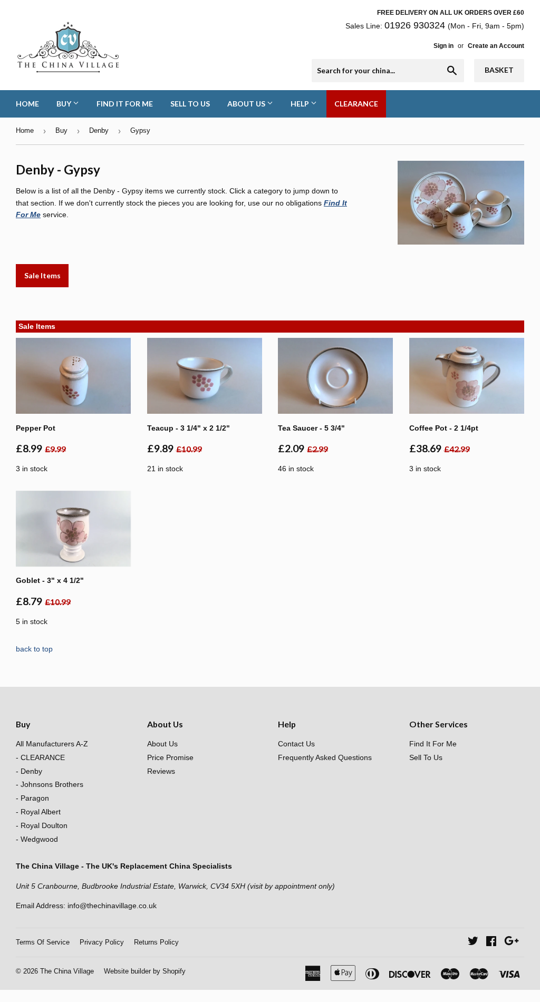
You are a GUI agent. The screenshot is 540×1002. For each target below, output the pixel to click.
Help (301, 103)
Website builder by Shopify (145, 971)
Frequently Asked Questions (325, 757)
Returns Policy (156, 942)
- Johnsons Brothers (49, 784)
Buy (64, 103)
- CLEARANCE (40, 757)
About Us (247, 103)
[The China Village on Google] (511, 942)
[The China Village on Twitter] (473, 942)
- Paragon (32, 798)
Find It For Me (125, 103)
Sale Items (42, 275)
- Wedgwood (37, 839)
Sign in (443, 46)
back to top (34, 649)
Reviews (161, 771)
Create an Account (496, 46)
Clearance (356, 103)
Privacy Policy (102, 942)
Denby (99, 130)
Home (27, 103)
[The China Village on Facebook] (491, 942)
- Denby (29, 771)
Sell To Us (190, 103)
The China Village (67, 971)
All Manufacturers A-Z (52, 744)
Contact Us (296, 744)
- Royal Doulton (42, 825)
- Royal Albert (38, 812)
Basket (499, 69)
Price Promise (170, 757)
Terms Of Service (43, 942)
